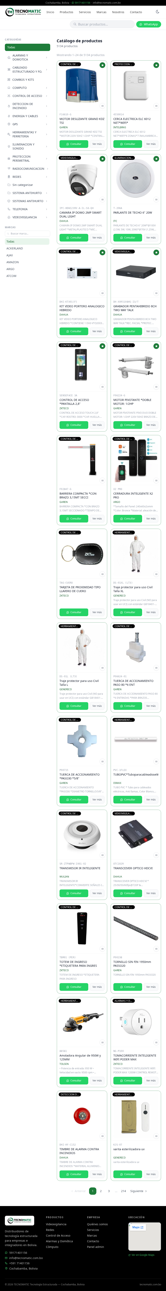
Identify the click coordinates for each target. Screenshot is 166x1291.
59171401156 (82, 2)
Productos (66, 12)
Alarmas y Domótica (59, 1241)
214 (123, 1191)
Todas (11, 47)
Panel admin (95, 1247)
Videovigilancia (56, 1224)
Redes (50, 1230)
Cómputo (52, 1247)
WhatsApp (151, 24)
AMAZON (12, 262)
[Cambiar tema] (157, 12)
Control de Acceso (58, 1235)
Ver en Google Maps (143, 1255)
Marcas (101, 12)
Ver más (97, 144)
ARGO (10, 269)
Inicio (50, 12)
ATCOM (11, 276)
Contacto (136, 12)
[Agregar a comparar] (102, 106)
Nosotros (118, 12)
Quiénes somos (97, 1224)
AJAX (9, 255)
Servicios (85, 12)
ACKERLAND (14, 248)
